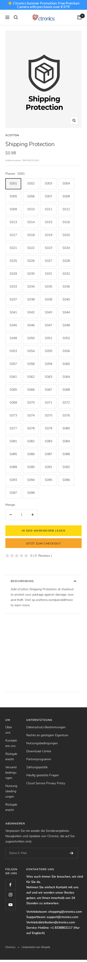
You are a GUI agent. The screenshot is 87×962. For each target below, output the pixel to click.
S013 (13, 222)
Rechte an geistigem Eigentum (47, 735)
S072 (66, 402)
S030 (31, 274)
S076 (66, 415)
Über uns (8, 730)
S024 (66, 248)
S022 (31, 248)
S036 (66, 286)
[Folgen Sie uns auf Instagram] (10, 895)
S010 (31, 209)
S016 (66, 222)
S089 (13, 467)
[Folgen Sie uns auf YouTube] (10, 905)
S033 (13, 286)
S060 (66, 364)
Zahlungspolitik (37, 767)
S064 (66, 377)
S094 (31, 480)
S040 (66, 299)
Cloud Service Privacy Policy (45, 783)
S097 (13, 493)
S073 (13, 415)
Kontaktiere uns (11, 743)
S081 (13, 441)
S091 (48, 467)
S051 (48, 338)
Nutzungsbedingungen (11, 791)
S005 (13, 196)
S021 (13, 248)
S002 (31, 183)
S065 (13, 390)
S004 (66, 183)
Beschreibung (22, 581)
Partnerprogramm (38, 759)
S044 (66, 312)
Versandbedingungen (11, 772)
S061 (13, 377)
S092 (66, 467)
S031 (48, 274)
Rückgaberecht (11, 756)
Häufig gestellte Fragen (42, 775)
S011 (48, 209)
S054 (31, 351)
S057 (13, 364)
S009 (13, 209)
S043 (48, 312)
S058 (31, 364)
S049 (13, 338)
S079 (48, 428)
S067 (48, 390)
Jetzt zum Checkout (43, 543)
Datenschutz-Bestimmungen (46, 727)
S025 (13, 261)
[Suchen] (16, 17)
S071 (48, 402)
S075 (48, 415)
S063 (48, 377)
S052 (66, 338)
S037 (13, 299)
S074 (31, 415)
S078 (31, 428)
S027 (48, 261)
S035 (48, 286)
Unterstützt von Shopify (36, 947)
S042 (31, 312)
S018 (31, 235)
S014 (31, 222)
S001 (13, 183)
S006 (31, 196)
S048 (66, 325)
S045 (13, 325)
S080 (66, 428)
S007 (48, 196)
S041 (13, 312)
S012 (66, 209)
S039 (48, 299)
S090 (31, 467)
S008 (66, 196)
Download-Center (38, 751)
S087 (48, 454)
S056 (66, 351)
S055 (48, 351)
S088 (66, 454)
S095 (48, 480)
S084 (66, 441)
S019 (48, 235)
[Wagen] (79, 17)
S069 (13, 402)
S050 (31, 338)
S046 (31, 325)
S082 (31, 441)
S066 (31, 390)
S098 (31, 493)
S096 (66, 480)
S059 (48, 364)
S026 (31, 261)
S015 (48, 222)
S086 (31, 454)
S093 (13, 480)
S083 (48, 441)
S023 (48, 248)
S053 (13, 351)
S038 (31, 299)
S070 (31, 402)
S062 (31, 377)
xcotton (12, 135)
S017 (13, 235)
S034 (31, 286)
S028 (66, 261)
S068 (66, 390)
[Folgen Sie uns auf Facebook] (10, 885)
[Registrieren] (71, 853)
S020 (66, 235)
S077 (13, 428)
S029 (13, 274)
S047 (48, 325)
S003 (48, 183)
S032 (66, 274)
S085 (13, 454)
